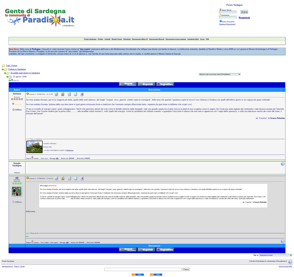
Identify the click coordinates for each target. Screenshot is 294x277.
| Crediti (22, 266)
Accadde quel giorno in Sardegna (25, 73)
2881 (57, 158)
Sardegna (69, 150)
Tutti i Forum (11, 65)
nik (16, 178)
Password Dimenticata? (227, 24)
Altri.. (147, 87)
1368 (67, 242)
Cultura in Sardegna (17, 69)
